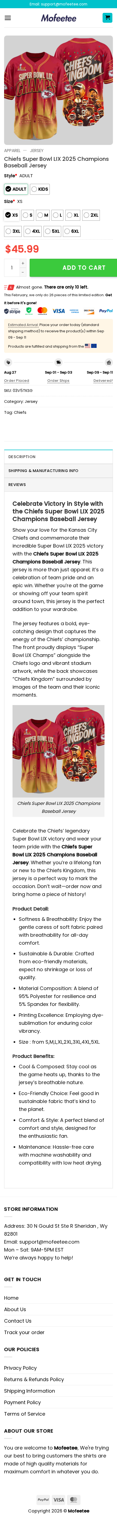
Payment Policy (22, 1402)
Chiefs (20, 412)
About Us (15, 1309)
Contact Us (18, 1320)
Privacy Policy (20, 1367)
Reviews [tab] (17, 484)
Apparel (12, 150)
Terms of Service (24, 1413)
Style (10, 176)
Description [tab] (21, 456)
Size (9, 201)
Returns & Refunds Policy (34, 1379)
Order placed (16, 380)
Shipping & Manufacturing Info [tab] (43, 470)
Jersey (37, 150)
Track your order (24, 1332)
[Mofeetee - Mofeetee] (59, 17)
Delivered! (103, 380)
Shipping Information (29, 1390)
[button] (7, 18)
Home (11, 1297)
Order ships (58, 380)
